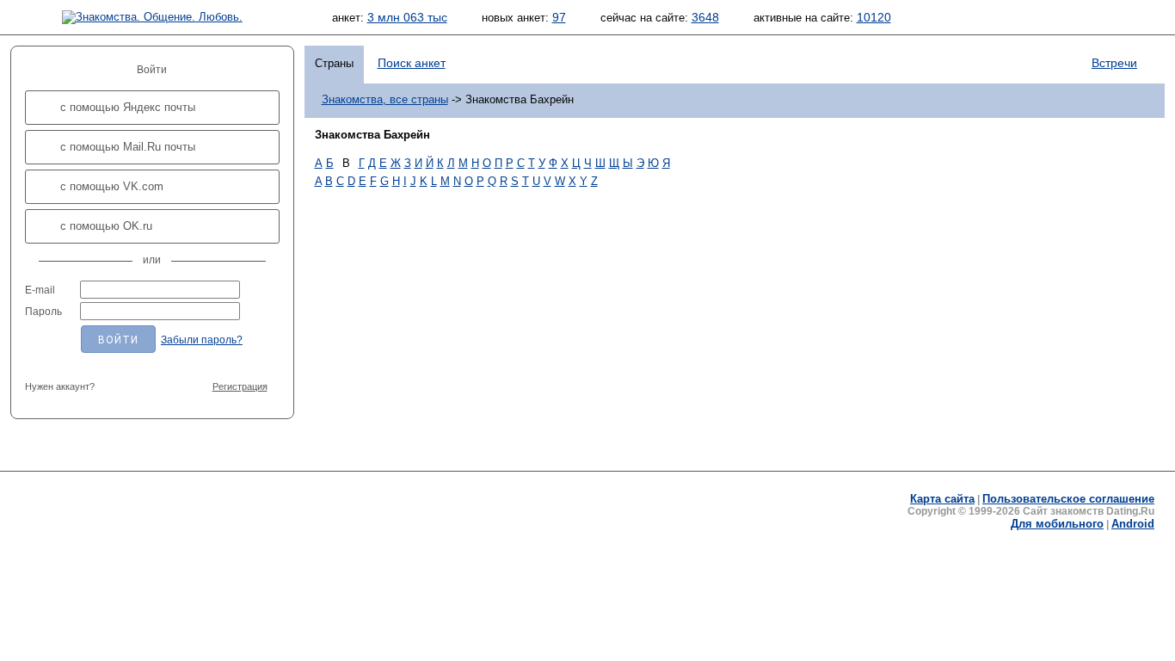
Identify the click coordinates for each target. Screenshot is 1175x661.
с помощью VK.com (111, 186)
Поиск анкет (412, 63)
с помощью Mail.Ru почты (127, 146)
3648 (705, 17)
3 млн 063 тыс (407, 17)
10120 (874, 17)
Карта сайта (942, 498)
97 (559, 17)
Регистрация (240, 386)
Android (1132, 523)
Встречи (1114, 63)
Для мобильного (1057, 523)
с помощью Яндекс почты (127, 107)
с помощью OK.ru (106, 225)
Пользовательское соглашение (1068, 498)
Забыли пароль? (202, 340)
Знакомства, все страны (385, 99)
